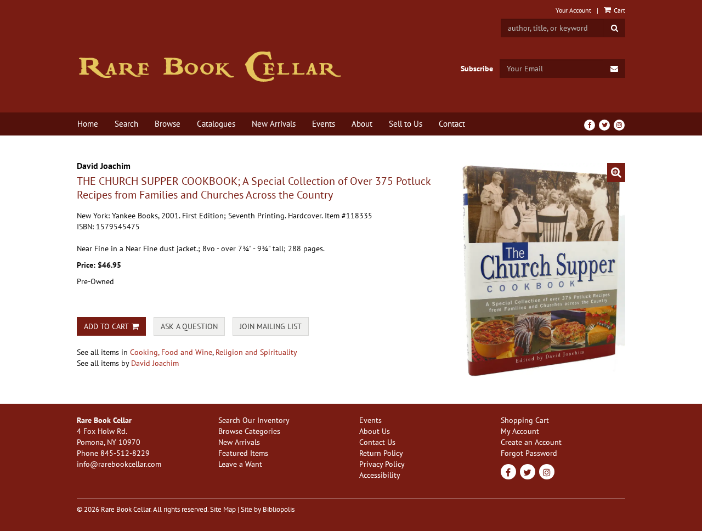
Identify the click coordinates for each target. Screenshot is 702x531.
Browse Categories (249, 431)
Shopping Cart (525, 420)
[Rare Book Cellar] (210, 66)
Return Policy (381, 453)
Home (87, 123)
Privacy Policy (382, 464)
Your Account (573, 10)
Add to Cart (106, 326)
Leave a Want (240, 464)
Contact (452, 123)
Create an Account (531, 442)
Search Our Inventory (254, 420)
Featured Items (243, 453)
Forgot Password (529, 453)
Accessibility (379, 475)
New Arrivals (274, 123)
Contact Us (377, 442)
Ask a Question (189, 326)
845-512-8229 (125, 453)
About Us (374, 431)
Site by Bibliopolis (268, 509)
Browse (167, 123)
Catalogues (216, 123)
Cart (618, 10)
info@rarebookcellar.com (119, 464)
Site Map (223, 509)
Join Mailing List (271, 326)
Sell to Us (405, 123)
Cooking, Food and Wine (171, 352)
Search (126, 123)
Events (323, 123)
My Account (520, 431)
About (362, 123)
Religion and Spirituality (256, 352)
